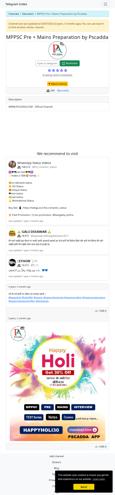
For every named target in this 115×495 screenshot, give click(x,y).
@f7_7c (35, 265)
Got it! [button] (84, 487)
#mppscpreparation (94, 297)
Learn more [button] (99, 479)
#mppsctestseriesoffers (22, 301)
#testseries (42, 301)
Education (28, 14)
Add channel (57, 456)
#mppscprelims (73, 297)
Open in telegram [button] (47, 63)
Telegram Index (16, 4)
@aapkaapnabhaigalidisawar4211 (50, 235)
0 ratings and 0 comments (57, 75)
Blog (56, 468)
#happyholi (15, 297)
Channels (14, 14)
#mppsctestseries (53, 297)
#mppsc (38, 297)
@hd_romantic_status (44, 167)
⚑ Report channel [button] (57, 83)
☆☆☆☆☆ (57, 70)
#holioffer (27, 297)
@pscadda (63, 90)
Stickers (56, 462)
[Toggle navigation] (105, 4)
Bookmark (71, 63)
